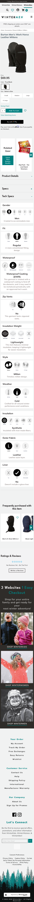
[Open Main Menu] (28, 17)
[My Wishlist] (12, 10)
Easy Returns (17, 755)
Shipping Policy (17, 780)
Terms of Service (12, 862)
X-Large (5, 100)
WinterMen (28, 5)
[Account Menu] (17, 10)
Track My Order (17, 747)
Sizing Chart (5, 106)
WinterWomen (17, 5)
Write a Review (17, 570)
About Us (17, 801)
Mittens (25, 30)
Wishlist (17, 759)
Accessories (8, 30)
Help (17, 776)
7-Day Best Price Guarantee (17, 1)
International (17, 784)
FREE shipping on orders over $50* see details (17, 25)
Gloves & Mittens (17, 30)
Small (6, 95)
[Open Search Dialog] (7, 10)
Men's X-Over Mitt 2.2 (10, 539)
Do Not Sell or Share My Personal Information (17, 859)
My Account (17, 743)
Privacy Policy (8, 858)
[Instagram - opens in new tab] (20, 815)
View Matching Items (8, 115)
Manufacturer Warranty (17, 788)
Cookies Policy (20, 858)
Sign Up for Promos (17, 805)
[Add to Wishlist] (25, 110)
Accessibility (17, 864)
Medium (17, 95)
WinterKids (6, 5)
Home (2, 30)
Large (28, 95)
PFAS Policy (24, 862)
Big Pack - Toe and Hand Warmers (24, 167)
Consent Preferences (17, 855)
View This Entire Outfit (7, 160)
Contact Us (17, 772)
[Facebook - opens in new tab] (14, 815)
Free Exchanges (17, 751)
